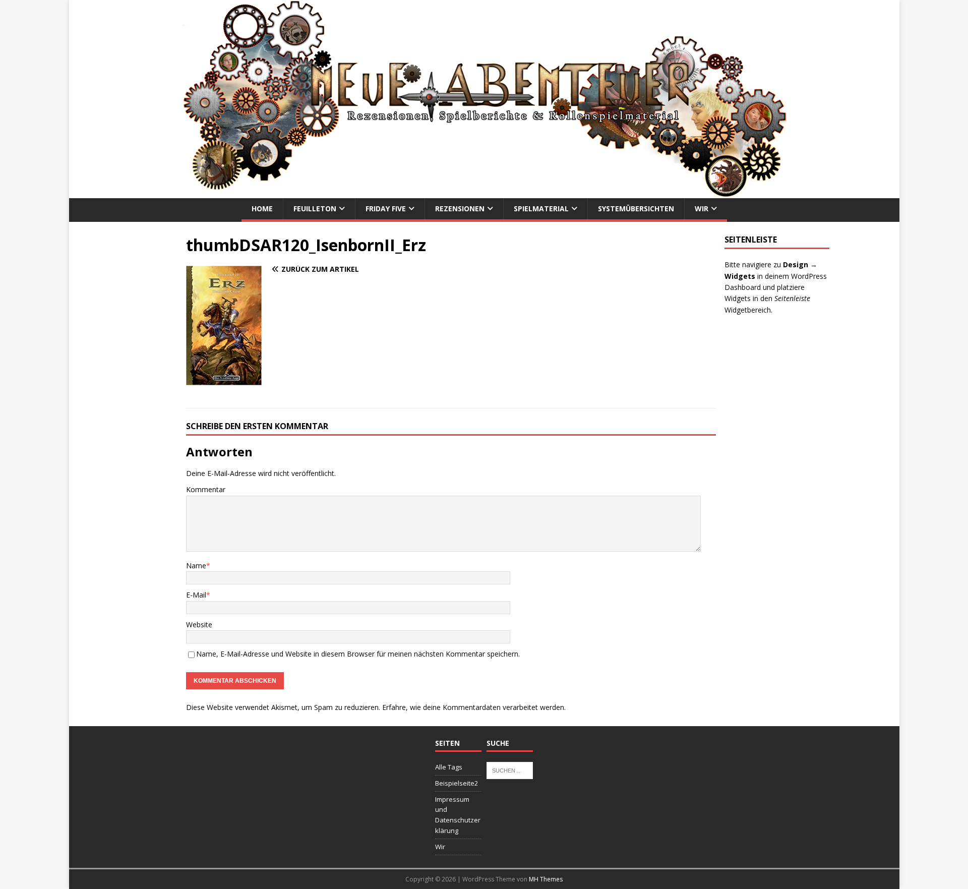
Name (196, 565)
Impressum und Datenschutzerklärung (457, 815)
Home (262, 208)
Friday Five (386, 208)
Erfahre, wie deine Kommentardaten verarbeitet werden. (474, 707)
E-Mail (196, 595)
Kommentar (205, 489)
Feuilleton (314, 208)
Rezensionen (460, 208)
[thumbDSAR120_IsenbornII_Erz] (224, 379)
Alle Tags (448, 767)
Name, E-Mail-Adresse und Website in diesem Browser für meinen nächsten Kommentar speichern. (358, 654)
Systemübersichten (636, 208)
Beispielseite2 (456, 783)
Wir (701, 208)
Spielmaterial (541, 208)
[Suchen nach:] (510, 770)
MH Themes (546, 879)
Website (199, 624)
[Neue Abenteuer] (484, 192)
